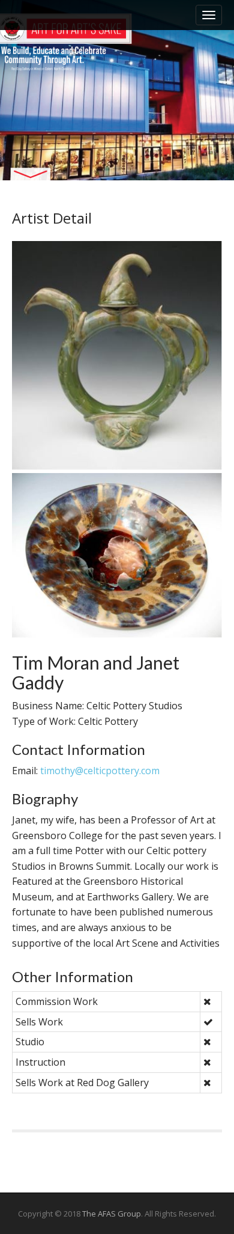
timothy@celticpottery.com (100, 770)
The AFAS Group (111, 1213)
